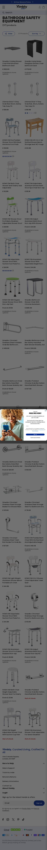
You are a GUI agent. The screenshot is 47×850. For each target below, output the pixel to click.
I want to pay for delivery (35, 437)
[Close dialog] (45, 410)
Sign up (35, 434)
